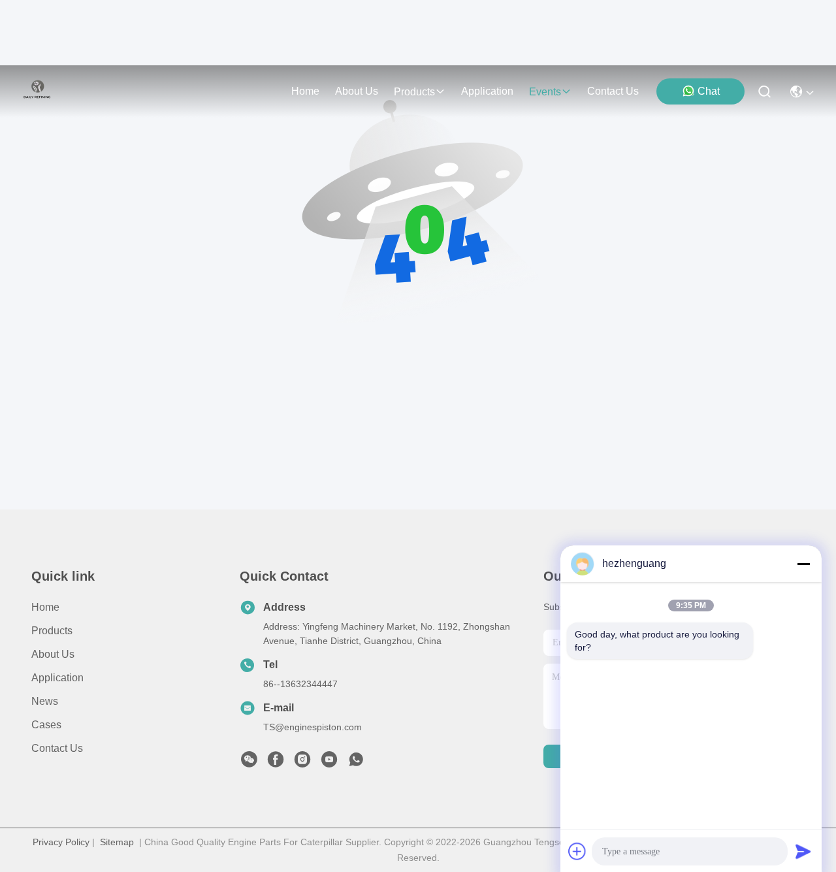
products (414, 91)
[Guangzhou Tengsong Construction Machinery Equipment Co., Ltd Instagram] (302, 763)
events (545, 91)
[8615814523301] (356, 763)
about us (356, 91)
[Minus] (803, 564)
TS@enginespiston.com (312, 727)
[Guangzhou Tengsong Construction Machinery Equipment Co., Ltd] (37, 91)
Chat (709, 91)
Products (51, 630)
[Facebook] (275, 763)
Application (57, 677)
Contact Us (57, 748)
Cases (46, 724)
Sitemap (117, 842)
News (44, 701)
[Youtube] (329, 763)
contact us (613, 91)
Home (305, 91)
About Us (52, 654)
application (487, 91)
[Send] (803, 851)
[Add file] (577, 851)
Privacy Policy (61, 842)
